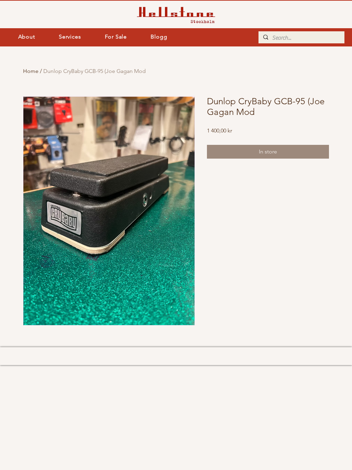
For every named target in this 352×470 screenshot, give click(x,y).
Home (30, 71)
